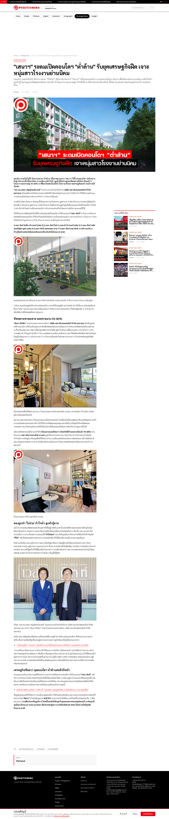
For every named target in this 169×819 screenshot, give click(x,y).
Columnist (56, 16)
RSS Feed (84, 791)
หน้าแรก (16, 56)
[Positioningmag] (27, 8)
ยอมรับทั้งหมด (148, 814)
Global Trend (59, 806)
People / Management (62, 781)
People (26, 16)
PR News (36, 16)
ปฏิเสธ (135, 814)
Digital (45, 16)
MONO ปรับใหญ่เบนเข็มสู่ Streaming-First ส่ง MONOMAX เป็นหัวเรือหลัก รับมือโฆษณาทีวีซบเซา (141, 268)
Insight (94, 16)
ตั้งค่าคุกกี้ (123, 814)
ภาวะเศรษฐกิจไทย (53, 749)
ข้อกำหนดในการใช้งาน (87, 788)
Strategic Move (82, 16)
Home (18, 16)
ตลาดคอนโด (40, 749)
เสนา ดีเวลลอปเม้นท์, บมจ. (26, 749)
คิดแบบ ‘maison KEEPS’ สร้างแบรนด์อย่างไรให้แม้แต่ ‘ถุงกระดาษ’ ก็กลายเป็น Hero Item (141, 237)
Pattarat (16, 92)
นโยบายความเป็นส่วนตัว (88, 784)
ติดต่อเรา (84, 781)
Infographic (68, 16)
